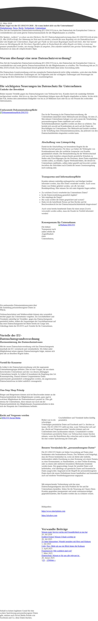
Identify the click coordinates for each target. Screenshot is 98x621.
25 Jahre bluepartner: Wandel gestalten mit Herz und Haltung (66, 541)
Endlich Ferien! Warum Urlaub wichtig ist (58, 537)
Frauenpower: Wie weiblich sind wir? (57, 551)
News (15, 28)
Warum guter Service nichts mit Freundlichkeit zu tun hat (64, 532)
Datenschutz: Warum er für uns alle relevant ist (61, 555)
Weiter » (52, 560)
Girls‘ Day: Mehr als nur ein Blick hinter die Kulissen (63, 546)
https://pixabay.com (49, 515)
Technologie (29, 28)
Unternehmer (40, 28)
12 (48, 560)
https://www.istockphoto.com (53, 511)
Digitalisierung (6, 28)
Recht (21, 28)
